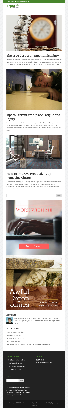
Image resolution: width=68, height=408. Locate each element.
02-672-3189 (40, 360)
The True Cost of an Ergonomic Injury (32, 55)
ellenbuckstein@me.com (44, 362)
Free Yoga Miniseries (13, 341)
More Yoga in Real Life (13, 335)
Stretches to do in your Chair (15, 332)
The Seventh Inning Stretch (15, 338)
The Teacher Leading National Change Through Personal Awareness (28, 344)
